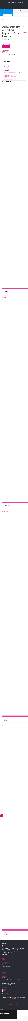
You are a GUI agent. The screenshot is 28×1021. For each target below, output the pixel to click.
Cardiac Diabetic (6, 65)
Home (3, 957)
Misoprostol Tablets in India (8, 75)
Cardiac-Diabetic (4, 976)
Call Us (4, 1004)
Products (3, 959)
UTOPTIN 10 (6, 291)
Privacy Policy (4, 963)
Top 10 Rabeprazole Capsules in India (10, 76)
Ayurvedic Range (6, 67)
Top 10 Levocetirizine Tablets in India (10, 79)
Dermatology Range (7, 66)
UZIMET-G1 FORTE (7, 505)
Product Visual (4, 52)
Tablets (3, 968)
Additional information (5, 51)
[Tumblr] (13, 7)
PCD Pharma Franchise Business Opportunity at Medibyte (11, 960)
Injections (3, 973)
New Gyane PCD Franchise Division (7, 962)
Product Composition (5, 50)
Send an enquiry (6, 46)
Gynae (3, 974)
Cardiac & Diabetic (8, 44)
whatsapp (10, 1004)
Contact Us (4, 964)
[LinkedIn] (13, 5)
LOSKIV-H (5, 932)
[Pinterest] (13, 6)
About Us (3, 958)
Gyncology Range (6, 63)
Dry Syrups (4, 972)
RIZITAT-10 (6, 719)
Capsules (3, 969)
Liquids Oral (4, 971)
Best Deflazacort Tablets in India (9, 77)
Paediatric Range (6, 69)
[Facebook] (13, 3)
